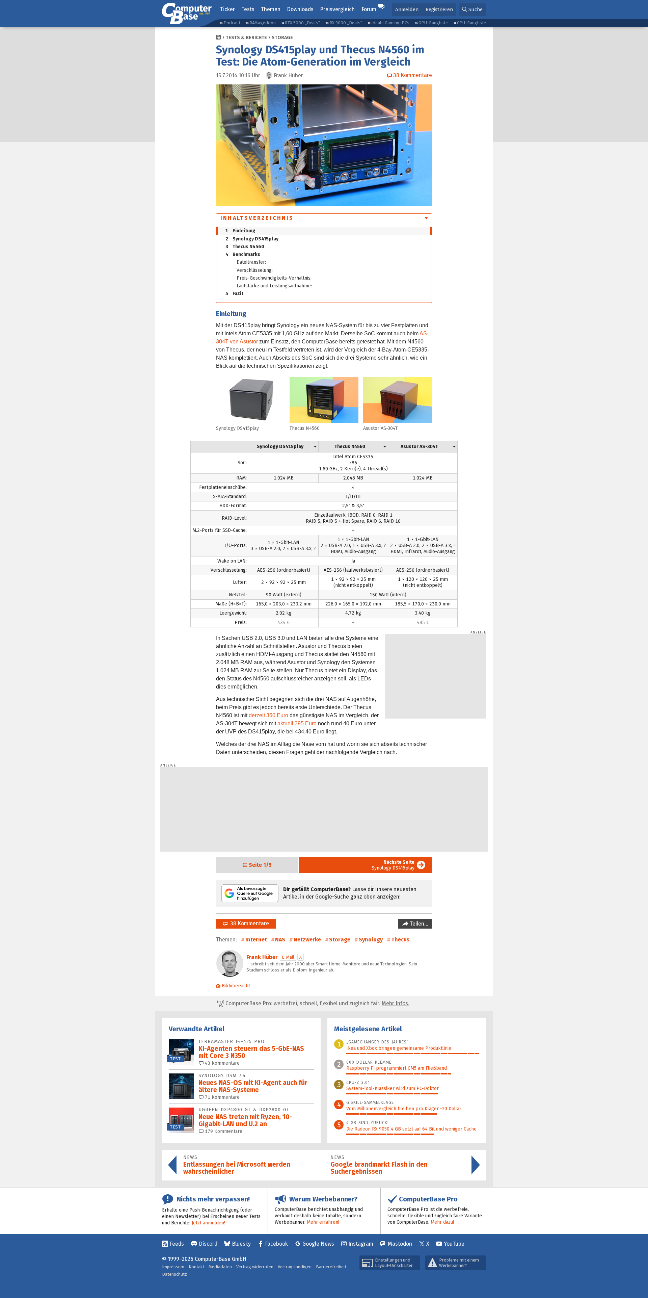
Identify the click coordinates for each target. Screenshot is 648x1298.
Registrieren (439, 9)
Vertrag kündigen (295, 1266)
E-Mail (288, 957)
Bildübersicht (236, 986)
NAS (280, 939)
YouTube (454, 1244)
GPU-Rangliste (433, 22)
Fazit (234, 293)
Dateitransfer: (251, 262)
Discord (208, 1244)
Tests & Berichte (246, 38)
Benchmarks (242, 254)
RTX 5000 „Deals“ (302, 22)
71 (222, 1097)
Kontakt (196, 1266)
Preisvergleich (337, 9)
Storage (282, 38)
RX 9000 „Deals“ (345, 22)
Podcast (231, 22)
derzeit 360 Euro (268, 715)
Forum (368, 9)
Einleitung (240, 231)
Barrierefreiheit (331, 1266)
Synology (371, 939)
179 (223, 1131)
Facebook (276, 1244)
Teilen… (418, 923)
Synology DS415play (251, 239)
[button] (472, 9)
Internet (256, 939)
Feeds (177, 1244)
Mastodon (400, 1244)
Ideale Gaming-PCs (390, 22)
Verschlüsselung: (255, 270)
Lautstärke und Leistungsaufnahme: (274, 286)
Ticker (227, 9)
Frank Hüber (262, 957)
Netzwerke (307, 939)
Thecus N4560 (244, 247)
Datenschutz (174, 1274)
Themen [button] (270, 9)
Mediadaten (220, 1266)
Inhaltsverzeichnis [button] (257, 218)
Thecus (400, 939)
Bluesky (241, 1244)
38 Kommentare (248, 923)
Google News (318, 1244)
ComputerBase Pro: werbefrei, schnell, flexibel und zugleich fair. (316, 1003)
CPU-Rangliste (471, 22)
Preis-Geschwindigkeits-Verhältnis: (274, 278)
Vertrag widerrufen (254, 1266)
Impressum (173, 1266)
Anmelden (406, 9)
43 (222, 1063)
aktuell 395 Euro (297, 723)
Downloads (300, 9)
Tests (247, 9)
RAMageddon (262, 22)
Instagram (360, 1244)
